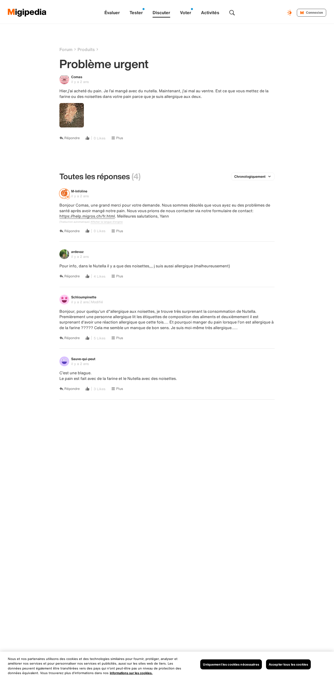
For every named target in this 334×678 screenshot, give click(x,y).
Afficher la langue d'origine (106, 222)
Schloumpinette (83, 297)
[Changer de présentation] (290, 13)
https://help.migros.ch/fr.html (87, 216)
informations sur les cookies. (131, 673)
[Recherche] (232, 13)
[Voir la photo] (71, 115)
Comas (76, 76)
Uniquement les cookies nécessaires (231, 664)
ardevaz (77, 251)
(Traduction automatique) (74, 222)
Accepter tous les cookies (288, 664)
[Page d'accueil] (27, 13)
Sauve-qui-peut (83, 358)
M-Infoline (79, 191)
